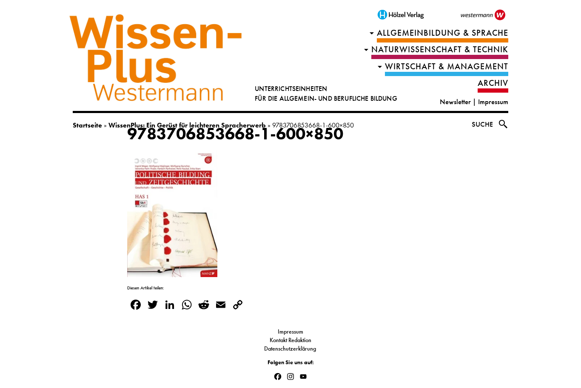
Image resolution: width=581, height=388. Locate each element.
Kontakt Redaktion (290, 340)
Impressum (493, 101)
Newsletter (455, 101)
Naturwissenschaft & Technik (439, 49)
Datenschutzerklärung (290, 348)
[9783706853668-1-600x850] (172, 272)
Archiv (493, 83)
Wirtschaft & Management (446, 66)
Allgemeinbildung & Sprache (442, 33)
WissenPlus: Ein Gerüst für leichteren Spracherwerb (187, 125)
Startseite (87, 125)
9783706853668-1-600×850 (235, 133)
